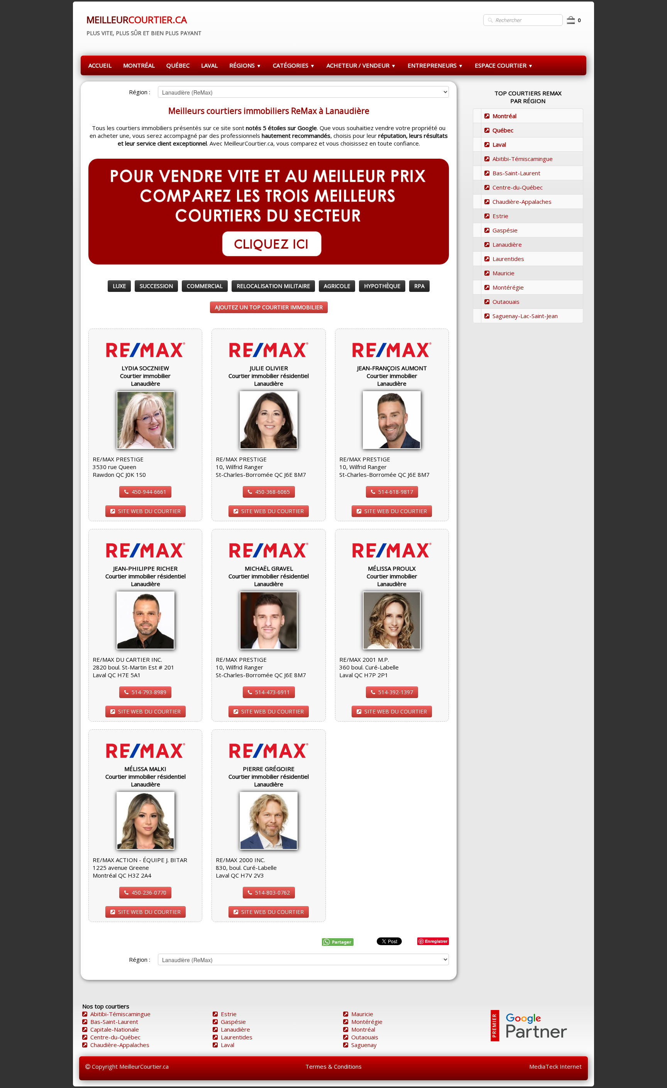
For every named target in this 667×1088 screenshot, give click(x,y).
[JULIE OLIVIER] (269, 419)
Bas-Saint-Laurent (516, 173)
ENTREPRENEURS (435, 65)
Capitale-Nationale (114, 1029)
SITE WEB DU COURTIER (149, 511)
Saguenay (364, 1045)
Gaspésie (505, 230)
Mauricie (504, 273)
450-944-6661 (149, 491)
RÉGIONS (245, 65)
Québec (503, 130)
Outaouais (506, 301)
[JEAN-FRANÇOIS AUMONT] (392, 419)
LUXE (119, 286)
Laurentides (508, 259)
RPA (419, 286)
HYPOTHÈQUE (382, 286)
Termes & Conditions (333, 1066)
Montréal (504, 116)
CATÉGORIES (294, 65)
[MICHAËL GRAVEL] (269, 620)
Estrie (500, 216)
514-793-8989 (149, 692)
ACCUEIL (100, 65)
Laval (499, 144)
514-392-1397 (395, 692)
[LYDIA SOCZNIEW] (145, 419)
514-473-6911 (272, 692)
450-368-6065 (272, 491)
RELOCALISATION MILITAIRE (273, 286)
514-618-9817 (395, 491)
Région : (139, 92)
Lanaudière (507, 244)
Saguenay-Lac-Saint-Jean (525, 316)
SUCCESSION (156, 286)
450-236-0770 (149, 892)
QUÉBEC (178, 65)
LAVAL (209, 65)
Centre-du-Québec (518, 187)
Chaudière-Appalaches (522, 201)
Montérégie (508, 287)
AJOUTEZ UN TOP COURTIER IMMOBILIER (269, 307)
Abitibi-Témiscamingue (523, 159)
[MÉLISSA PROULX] (392, 620)
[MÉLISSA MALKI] (145, 820)
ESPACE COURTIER (504, 65)
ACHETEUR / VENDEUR (361, 65)
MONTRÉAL (139, 65)
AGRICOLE (337, 286)
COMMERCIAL (205, 286)
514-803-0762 (272, 892)
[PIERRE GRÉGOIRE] (269, 820)
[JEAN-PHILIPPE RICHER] (145, 620)
